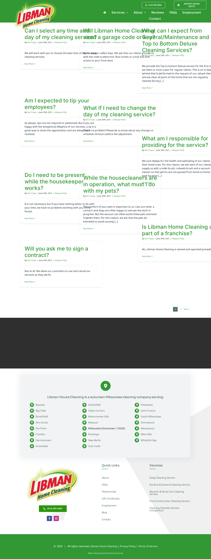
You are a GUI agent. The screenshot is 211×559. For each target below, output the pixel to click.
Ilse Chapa (31, 42)
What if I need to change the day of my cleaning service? (119, 111)
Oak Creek (94, 446)
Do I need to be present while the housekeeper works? (55, 181)
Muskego (93, 434)
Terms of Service (148, 546)
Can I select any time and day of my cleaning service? (61, 33)
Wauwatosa (147, 428)
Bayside (40, 404)
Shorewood (147, 422)
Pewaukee (147, 404)
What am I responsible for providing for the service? (175, 141)
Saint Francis (148, 410)
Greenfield (94, 404)
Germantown (43, 440)
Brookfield (42, 416)
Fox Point (41, 428)
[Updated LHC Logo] (52, 466)
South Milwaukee (151, 416)
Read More (29, 63)
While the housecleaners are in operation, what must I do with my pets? (120, 184)
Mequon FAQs (61, 42)
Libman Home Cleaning (103, 546)
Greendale (42, 446)
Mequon (93, 422)
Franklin (40, 434)
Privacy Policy (128, 546)
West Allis (146, 434)
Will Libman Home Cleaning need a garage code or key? (119, 33)
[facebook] (49, 518)
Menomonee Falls (98, 416)
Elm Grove (42, 422)
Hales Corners (96, 410)
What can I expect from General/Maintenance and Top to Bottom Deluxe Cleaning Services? (175, 40)
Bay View (41, 410)
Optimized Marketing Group (112, 553)
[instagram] (56, 518)
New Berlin (94, 440)
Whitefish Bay (149, 440)
